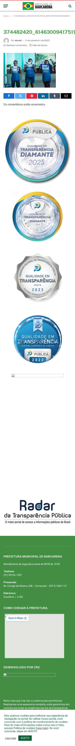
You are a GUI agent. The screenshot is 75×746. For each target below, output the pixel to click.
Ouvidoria (8, 596)
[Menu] (5, 6)
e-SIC (20, 596)
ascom (18, 40)
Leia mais (42, 728)
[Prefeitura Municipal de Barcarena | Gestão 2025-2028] (37, 6)
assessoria (29, 704)
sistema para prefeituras (48, 700)
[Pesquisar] (70, 6)
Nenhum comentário (16, 45)
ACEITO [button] (25, 738)
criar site (25, 700)
